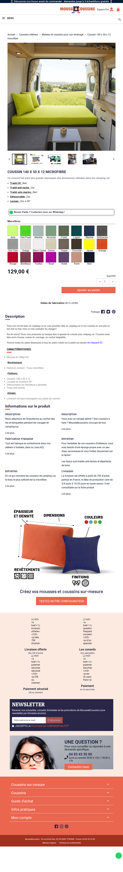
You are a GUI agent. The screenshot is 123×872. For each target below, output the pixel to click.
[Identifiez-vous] (111, 10)
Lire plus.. (10, 433)
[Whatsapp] (119, 856)
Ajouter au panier (88, 290)
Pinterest (114, 311)
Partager (103, 311)
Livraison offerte (36, 649)
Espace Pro (103, 9)
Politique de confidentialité (70, 843)
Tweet (108, 311)
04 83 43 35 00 (80, 754)
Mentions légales (49, 843)
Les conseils (87, 649)
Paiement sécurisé (35, 689)
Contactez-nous (78, 767)
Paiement (87, 686)
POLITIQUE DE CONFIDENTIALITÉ (49, 726)
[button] (62, 222)
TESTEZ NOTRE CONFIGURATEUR (61, 601)
